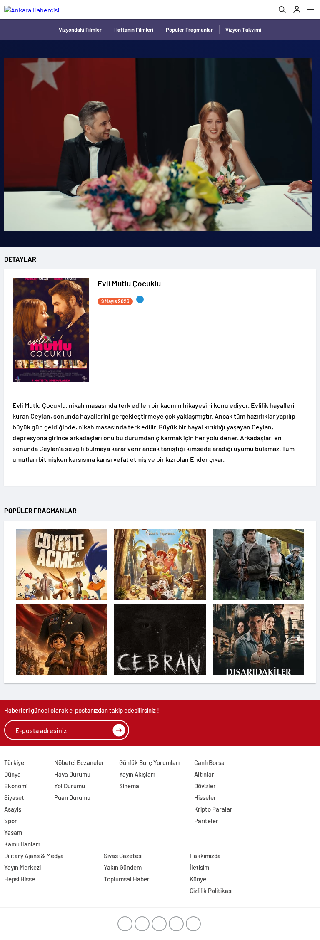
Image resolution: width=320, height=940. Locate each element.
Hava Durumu (72, 774)
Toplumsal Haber (127, 879)
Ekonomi (16, 786)
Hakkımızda (205, 855)
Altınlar (204, 774)
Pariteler (206, 820)
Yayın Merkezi (22, 867)
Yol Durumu (69, 786)
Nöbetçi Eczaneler (79, 762)
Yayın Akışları (137, 774)
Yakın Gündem (123, 867)
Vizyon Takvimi (243, 29)
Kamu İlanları (22, 844)
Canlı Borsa (209, 762)
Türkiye (14, 762)
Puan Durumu (72, 797)
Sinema (129, 786)
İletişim (199, 867)
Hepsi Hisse (19, 879)
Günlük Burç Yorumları (149, 762)
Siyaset (14, 797)
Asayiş (12, 809)
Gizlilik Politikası (211, 890)
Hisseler (205, 797)
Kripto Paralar (213, 809)
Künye (198, 879)
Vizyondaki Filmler (80, 29)
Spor (10, 820)
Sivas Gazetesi (123, 855)
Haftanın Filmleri (133, 29)
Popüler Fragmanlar (189, 29)
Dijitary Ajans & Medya (34, 855)
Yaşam (13, 832)
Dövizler (205, 786)
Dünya (12, 774)
